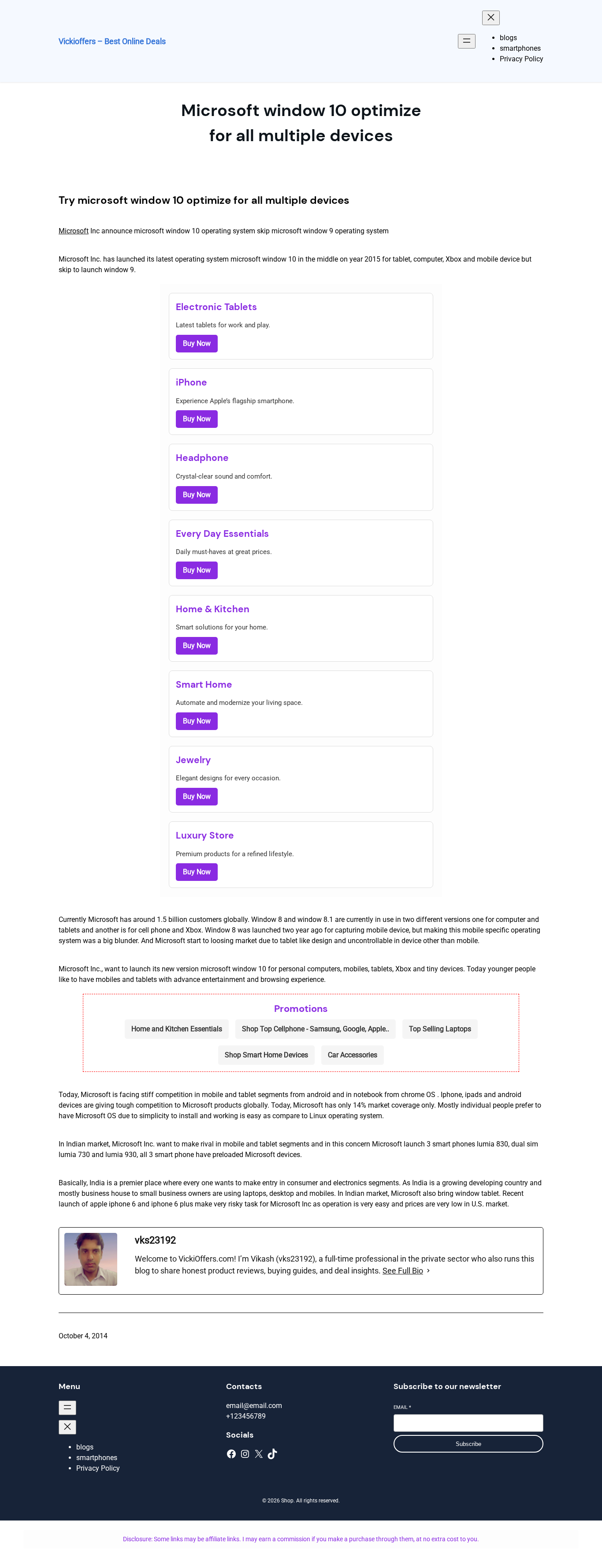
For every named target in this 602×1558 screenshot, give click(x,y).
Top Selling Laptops (440, 1029)
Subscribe (468, 1444)
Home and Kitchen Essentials (176, 1029)
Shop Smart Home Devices (266, 1055)
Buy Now (197, 343)
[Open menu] (467, 41)
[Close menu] (491, 18)
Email (402, 1407)
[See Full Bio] (428, 1271)
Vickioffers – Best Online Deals (112, 41)
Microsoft (74, 231)
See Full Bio (403, 1270)
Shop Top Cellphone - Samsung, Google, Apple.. (315, 1029)
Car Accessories (352, 1055)
